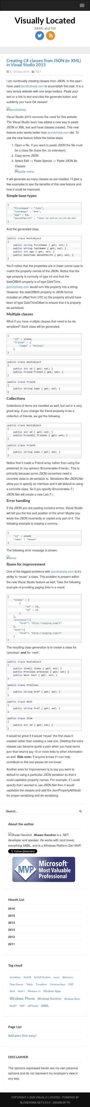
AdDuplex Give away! (22, 1035)
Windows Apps (52, 991)
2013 (11, 929)
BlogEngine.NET (31, 1102)
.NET (38, 72)
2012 (11, 937)
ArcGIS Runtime (42, 977)
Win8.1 (21, 991)
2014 (11, 922)
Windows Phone (22, 998)
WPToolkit (33, 1005)
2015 (11, 915)
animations (15, 977)
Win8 (12, 991)
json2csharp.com (32, 86)
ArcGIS (27, 977)
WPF (22, 1005)
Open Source (16, 984)
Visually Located (45, 21)
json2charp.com (58, 132)
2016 (11, 908)
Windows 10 (34, 991)
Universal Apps (57, 984)
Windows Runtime (49, 998)
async (56, 977)
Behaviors (68, 977)
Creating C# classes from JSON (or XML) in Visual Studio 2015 (43, 63)
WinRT (13, 1005)
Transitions (41, 984)
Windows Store (72, 998)
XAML (45, 1006)
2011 (11, 944)
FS (68, 1102)
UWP (71, 984)
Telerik (29, 984)
